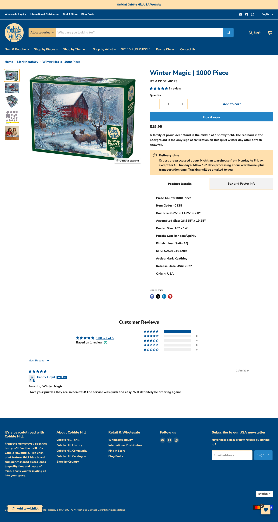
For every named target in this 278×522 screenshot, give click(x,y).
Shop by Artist (103, 49)
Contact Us (188, 49)
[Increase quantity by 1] (183, 104)
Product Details (180, 184)
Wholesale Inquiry (15, 14)
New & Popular (16, 49)
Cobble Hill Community (72, 451)
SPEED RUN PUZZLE (135, 49)
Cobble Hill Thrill (68, 440)
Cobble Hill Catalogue (71, 456)
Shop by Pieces (45, 49)
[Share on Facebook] (152, 296)
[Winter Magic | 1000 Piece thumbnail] (11, 75)
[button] (159, 88)
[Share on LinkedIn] (164, 296)
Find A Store (70, 14)
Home (9, 62)
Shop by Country (68, 462)
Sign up (263, 455)
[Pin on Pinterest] (170, 296)
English (266, 14)
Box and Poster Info (241, 184)
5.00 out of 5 (105, 338)
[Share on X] (158, 296)
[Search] (228, 32)
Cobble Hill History (69, 445)
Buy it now (211, 117)
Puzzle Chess (165, 49)
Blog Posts (87, 14)
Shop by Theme (74, 49)
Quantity (155, 95)
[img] (38, 371)
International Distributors (44, 14)
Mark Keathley (27, 62)
